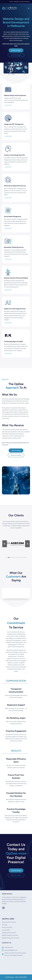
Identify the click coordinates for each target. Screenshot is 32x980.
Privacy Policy (6, 930)
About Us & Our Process (9, 922)
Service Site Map (7, 927)
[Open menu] (28, 8)
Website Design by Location (10, 935)
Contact (11, 1)
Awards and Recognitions (24, 1)
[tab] (6, 557)
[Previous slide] (4, 543)
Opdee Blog (16, 1)
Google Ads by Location (9, 932)
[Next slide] (27, 543)
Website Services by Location (10, 938)
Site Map (4, 925)
